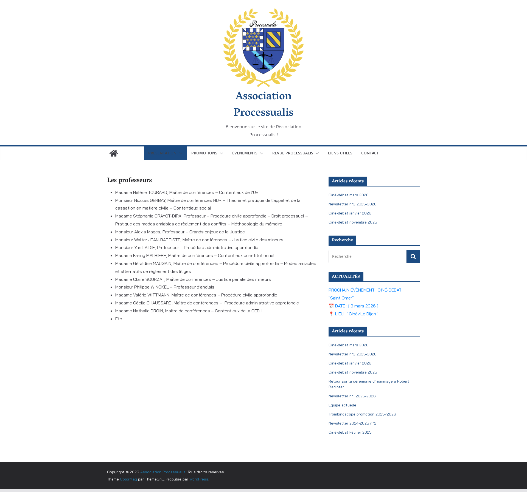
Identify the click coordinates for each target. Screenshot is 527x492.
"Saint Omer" (341, 298)
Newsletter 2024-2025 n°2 (352, 423)
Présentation (162, 152)
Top (514, 479)
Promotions (204, 152)
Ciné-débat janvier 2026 (350, 213)
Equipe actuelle (342, 405)
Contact (370, 152)
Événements (244, 152)
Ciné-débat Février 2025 (350, 432)
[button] (179, 153)
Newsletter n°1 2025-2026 (352, 396)
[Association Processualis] (113, 153)
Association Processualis (263, 105)
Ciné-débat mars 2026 (349, 195)
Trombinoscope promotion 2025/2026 (362, 414)
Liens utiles (340, 152)
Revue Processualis (292, 152)
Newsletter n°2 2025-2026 (353, 204)
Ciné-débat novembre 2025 (353, 222)
